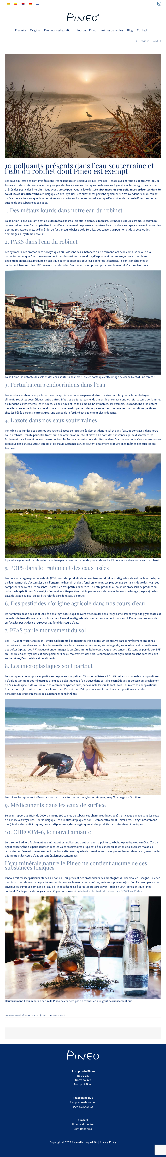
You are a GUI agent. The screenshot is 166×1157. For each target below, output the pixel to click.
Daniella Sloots (13, 1015)
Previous (144, 41)
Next (155, 41)
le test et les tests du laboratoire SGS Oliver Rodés (111, 891)
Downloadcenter (83, 1106)
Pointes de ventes (83, 1124)
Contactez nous (83, 1129)
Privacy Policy (108, 1142)
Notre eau (83, 1075)
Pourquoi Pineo (83, 1084)
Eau (43, 1015)
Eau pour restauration (83, 1102)
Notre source (83, 1080)
